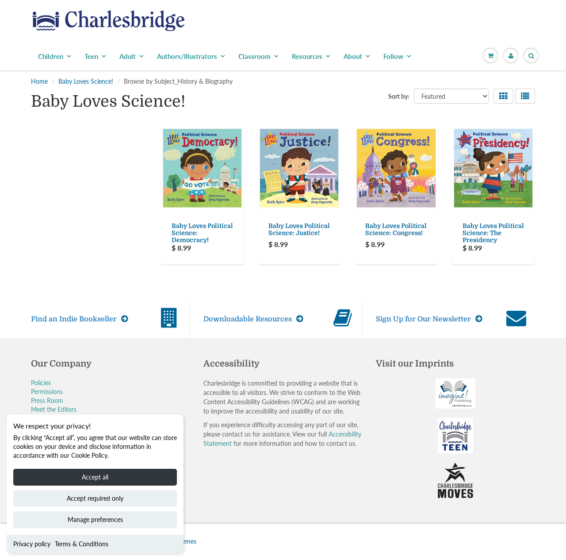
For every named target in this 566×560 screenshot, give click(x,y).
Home (39, 81)
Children (50, 56)
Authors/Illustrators (187, 56)
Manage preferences (95, 519)
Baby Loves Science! (85, 81)
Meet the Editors (53, 409)
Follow (393, 56)
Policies (41, 382)
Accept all (95, 477)
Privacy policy (31, 544)
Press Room (47, 400)
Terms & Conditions (81, 544)
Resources (307, 56)
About (353, 56)
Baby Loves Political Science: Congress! (396, 229)
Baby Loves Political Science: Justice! (299, 229)
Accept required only (95, 498)
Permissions (47, 391)
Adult (127, 56)
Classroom (254, 56)
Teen (91, 56)
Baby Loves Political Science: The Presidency (493, 232)
